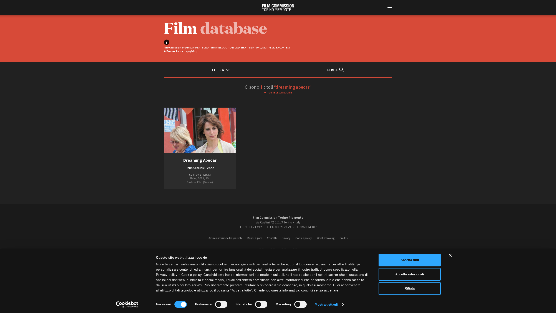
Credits (343, 238)
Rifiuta (410, 288)
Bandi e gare (254, 238)
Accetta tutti (409, 260)
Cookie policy (303, 238)
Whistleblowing (325, 238)
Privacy (286, 238)
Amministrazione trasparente (225, 238)
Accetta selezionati (409, 274)
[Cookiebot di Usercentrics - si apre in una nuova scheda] (127, 304)
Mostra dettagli (326, 304)
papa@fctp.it (192, 51)
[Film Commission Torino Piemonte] (278, 7)
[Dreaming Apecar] (200, 130)
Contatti (272, 238)
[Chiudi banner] (450, 255)
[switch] (221, 304)
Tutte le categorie (279, 92)
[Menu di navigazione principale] (389, 8)
